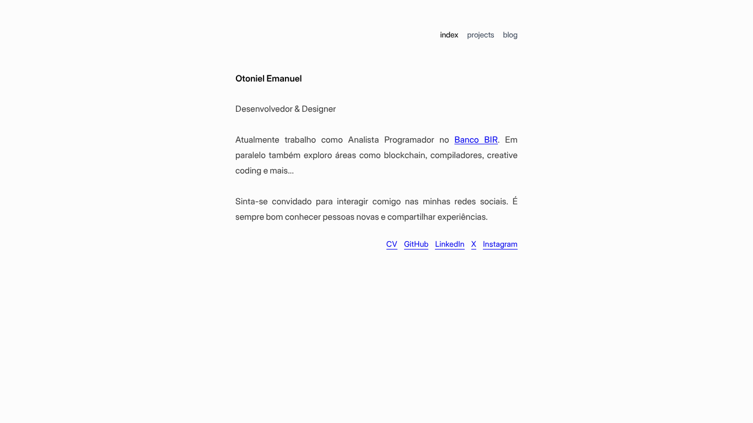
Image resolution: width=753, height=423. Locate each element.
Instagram (500, 244)
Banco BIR (476, 139)
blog (510, 35)
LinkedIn (449, 244)
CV (391, 244)
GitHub (416, 244)
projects (480, 35)
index (449, 35)
